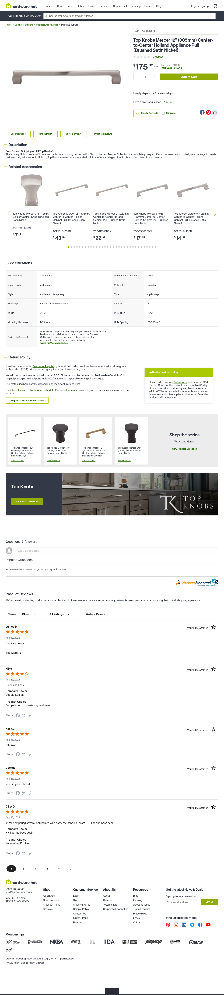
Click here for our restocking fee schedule (30, 390)
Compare (171, 113)
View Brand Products (27, 501)
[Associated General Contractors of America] (175, 941)
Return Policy (45, 133)
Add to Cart (189, 77)
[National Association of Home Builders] (9, 949)
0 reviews (157, 56)
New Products (51, 900)
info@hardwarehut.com (19, 892)
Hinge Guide (140, 913)
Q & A (136, 922)
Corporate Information (115, 909)
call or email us (72, 390)
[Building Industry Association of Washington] (196, 941)
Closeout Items (51, 904)
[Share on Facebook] (202, 112)
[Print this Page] (215, 112)
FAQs (136, 918)
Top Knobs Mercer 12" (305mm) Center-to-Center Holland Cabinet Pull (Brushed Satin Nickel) (71, 218)
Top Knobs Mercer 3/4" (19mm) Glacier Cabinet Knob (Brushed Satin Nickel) (31, 217)
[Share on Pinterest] (208, 112)
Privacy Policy (12, 963)
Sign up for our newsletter (181, 896)
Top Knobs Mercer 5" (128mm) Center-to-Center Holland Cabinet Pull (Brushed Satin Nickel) (191, 218)
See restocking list (43, 366)
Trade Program (141, 909)
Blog (135, 895)
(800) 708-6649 (32, 15)
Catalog (137, 900)
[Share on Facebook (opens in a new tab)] (18, 716)
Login (194, 6)
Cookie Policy (27, 963)
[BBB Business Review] (129, 941)
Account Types (141, 904)
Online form (180, 382)
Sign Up (204, 6)
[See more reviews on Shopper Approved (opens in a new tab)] (29, 715)
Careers (107, 900)
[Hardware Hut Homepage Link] (21, 5)
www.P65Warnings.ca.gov (54, 342)
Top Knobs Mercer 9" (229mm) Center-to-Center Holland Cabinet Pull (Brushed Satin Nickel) (111, 218)
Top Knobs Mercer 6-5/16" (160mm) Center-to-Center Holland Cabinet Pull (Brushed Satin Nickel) (151, 218)
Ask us (168, 102)
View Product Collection (184, 449)
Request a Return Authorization (27, 400)
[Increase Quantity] (154, 76)
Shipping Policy (81, 904)
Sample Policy (81, 909)
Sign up (209, 901)
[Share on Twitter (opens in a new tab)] (24, 715)
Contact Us (79, 913)
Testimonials (110, 904)
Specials (47, 909)
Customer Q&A (73, 133)
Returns (77, 922)
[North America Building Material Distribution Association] (153, 941)
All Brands (49, 895)
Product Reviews (103, 133)
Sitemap (40, 963)
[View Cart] (214, 6)
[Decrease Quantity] (135, 76)
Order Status (80, 918)
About (106, 895)
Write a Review (96, 614)
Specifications (18, 133)
